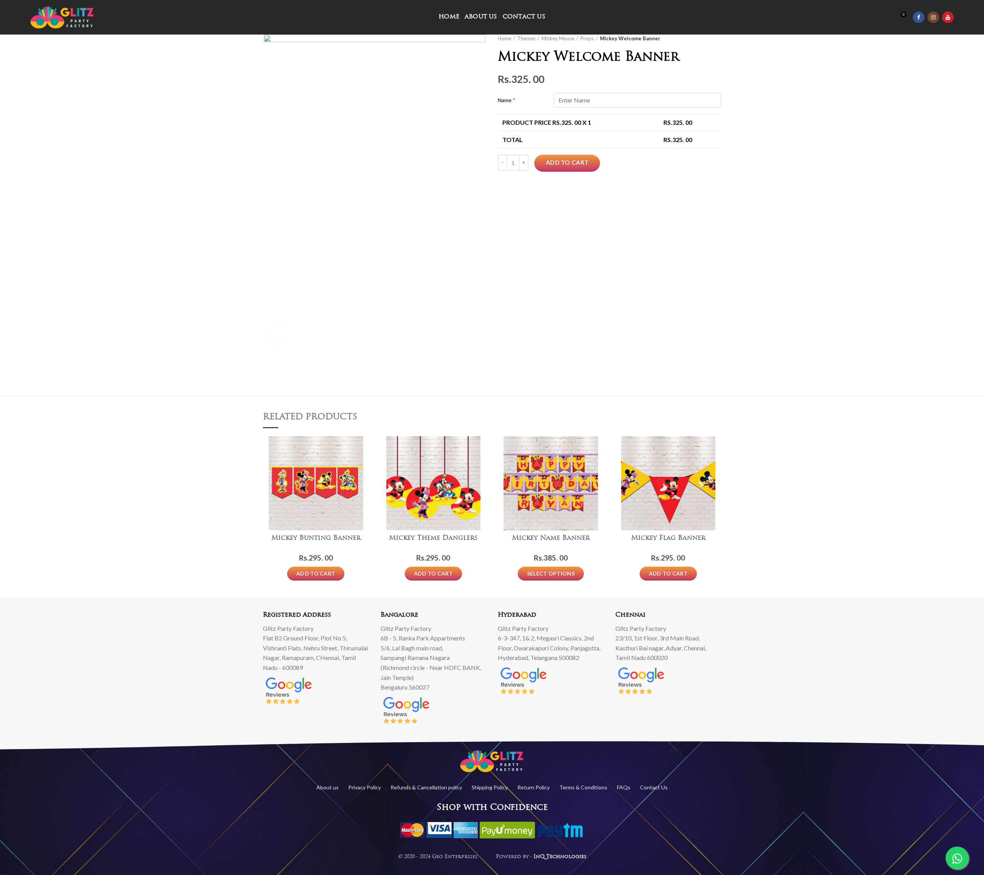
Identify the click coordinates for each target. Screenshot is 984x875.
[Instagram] (933, 17)
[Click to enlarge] (278, 334)
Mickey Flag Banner (668, 538)
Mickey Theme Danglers (433, 538)
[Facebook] (918, 17)
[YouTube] (948, 17)
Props (587, 38)
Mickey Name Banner (551, 538)
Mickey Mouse (558, 38)
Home (504, 38)
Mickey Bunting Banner (316, 538)
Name (506, 100)
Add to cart (567, 162)
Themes (526, 38)
